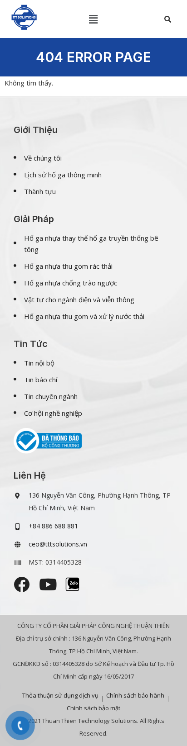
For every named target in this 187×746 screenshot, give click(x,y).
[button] (93, 19)
